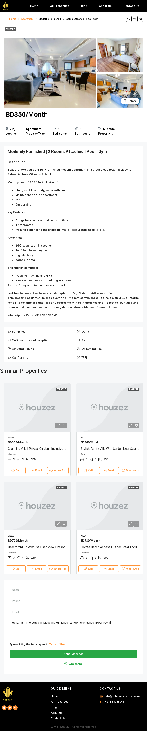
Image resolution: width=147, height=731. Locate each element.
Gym (84, 340)
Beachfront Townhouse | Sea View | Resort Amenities (44, 547)
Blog (84, 6)
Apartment (27, 18)
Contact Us (131, 6)
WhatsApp (75, 664)
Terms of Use (57, 644)
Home (34, 6)
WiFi (84, 357)
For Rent (10, 29)
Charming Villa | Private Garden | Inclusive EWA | (40, 449)
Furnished (18, 331)
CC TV (85, 331)
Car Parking (20, 357)
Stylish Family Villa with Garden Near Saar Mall (111, 449)
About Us (105, 6)
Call (18, 470)
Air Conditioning (23, 349)
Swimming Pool (92, 349)
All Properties (59, 6)
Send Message (73, 654)
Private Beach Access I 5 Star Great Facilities (111, 547)
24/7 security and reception (30, 340)
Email (38, 470)
